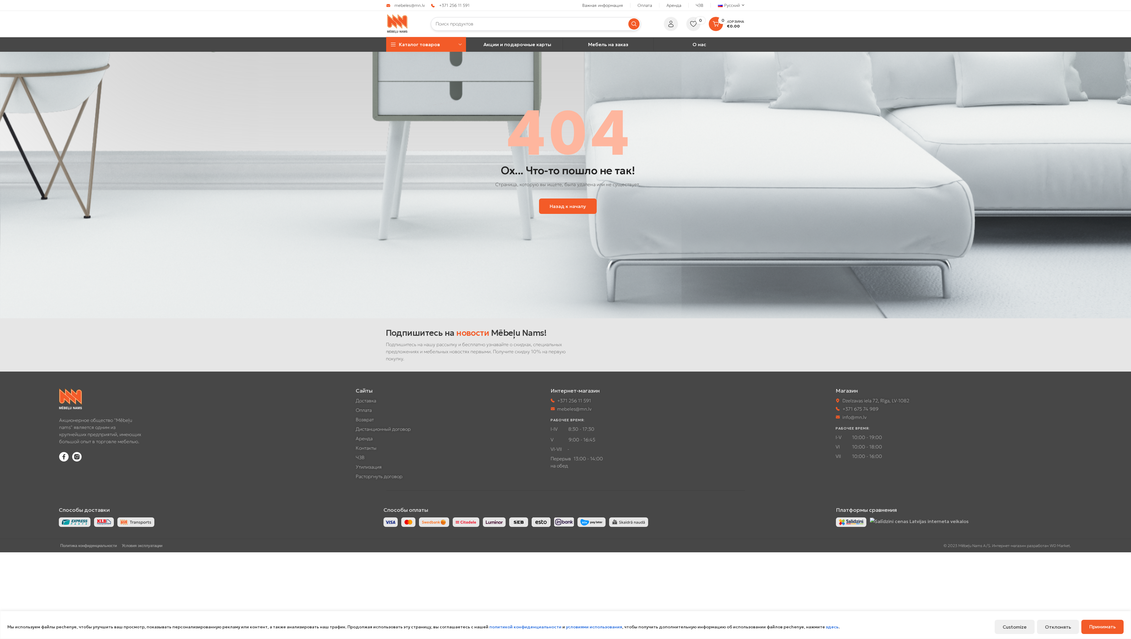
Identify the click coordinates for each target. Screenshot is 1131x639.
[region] (565, 625)
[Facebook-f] (64, 457)
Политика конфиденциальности (88, 545)
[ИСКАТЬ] (634, 24)
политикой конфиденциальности (525, 627)
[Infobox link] (405, 5)
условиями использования (594, 627)
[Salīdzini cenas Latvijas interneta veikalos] (919, 521)
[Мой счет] (671, 24)
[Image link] (851, 522)
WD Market (1060, 545)
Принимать (1102, 627)
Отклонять (1058, 627)
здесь (832, 627)
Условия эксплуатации (142, 545)
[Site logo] (397, 23)
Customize (1015, 627)
